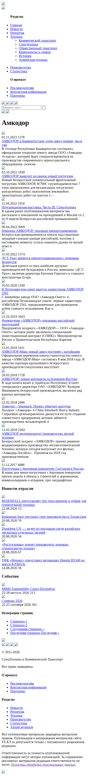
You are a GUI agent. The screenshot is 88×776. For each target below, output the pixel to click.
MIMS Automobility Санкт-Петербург (28, 589)
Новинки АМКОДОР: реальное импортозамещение (39, 231)
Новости (16, 29)
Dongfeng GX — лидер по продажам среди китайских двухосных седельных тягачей (41, 530)
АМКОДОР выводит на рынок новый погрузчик (37, 176)
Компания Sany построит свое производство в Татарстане (44, 516)
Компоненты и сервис (35, 52)
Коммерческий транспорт (37, 40)
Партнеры (17, 95)
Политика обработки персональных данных (43, 764)
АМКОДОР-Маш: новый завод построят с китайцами (41, 351)
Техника (16, 36)
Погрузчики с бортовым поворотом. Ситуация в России (43, 468)
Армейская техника (33, 59)
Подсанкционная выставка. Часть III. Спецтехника (39, 207)
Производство (20, 67)
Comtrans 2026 (12, 601)
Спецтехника (28, 44)
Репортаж (17, 33)
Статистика (18, 71)
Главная (16, 25)
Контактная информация (28, 92)
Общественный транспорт (38, 48)
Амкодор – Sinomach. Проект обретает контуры (36, 406)
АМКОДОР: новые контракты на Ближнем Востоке (40, 379)
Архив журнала (21, 727)
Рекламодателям (22, 88)
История (25, 56)
